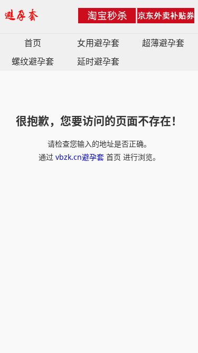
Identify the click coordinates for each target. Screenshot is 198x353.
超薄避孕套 (163, 43)
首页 (32, 43)
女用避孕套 (98, 43)
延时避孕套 (98, 61)
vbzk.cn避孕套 (79, 157)
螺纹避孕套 (33, 61)
